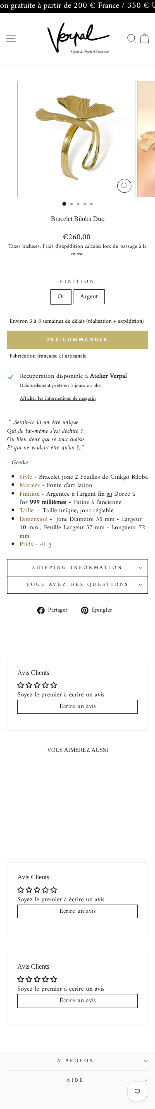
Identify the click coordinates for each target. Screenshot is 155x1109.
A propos (75, 1061)
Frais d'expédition (63, 246)
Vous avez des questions (77, 584)
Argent (89, 296)
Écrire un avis (78, 706)
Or (60, 296)
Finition (77, 281)
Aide (75, 1080)
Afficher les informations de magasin (57, 398)
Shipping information (77, 567)
